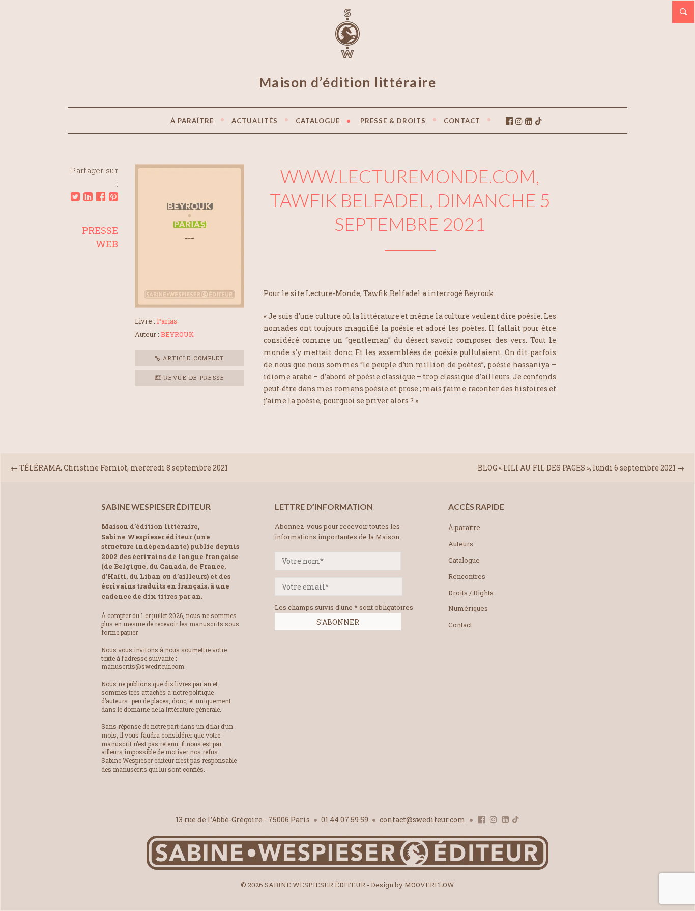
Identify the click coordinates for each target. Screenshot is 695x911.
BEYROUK (177, 334)
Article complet (192, 358)
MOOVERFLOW (429, 884)
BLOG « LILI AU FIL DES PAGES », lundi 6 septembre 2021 (577, 468)
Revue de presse (193, 377)
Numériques (468, 608)
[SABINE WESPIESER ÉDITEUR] (347, 53)
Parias (167, 321)
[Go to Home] (347, 867)
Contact (460, 624)
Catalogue (464, 560)
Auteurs (460, 543)
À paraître (464, 527)
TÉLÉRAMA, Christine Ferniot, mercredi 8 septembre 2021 (123, 468)
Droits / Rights (471, 592)
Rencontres (466, 576)
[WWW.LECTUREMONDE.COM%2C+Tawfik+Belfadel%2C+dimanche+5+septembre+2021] (75, 197)
